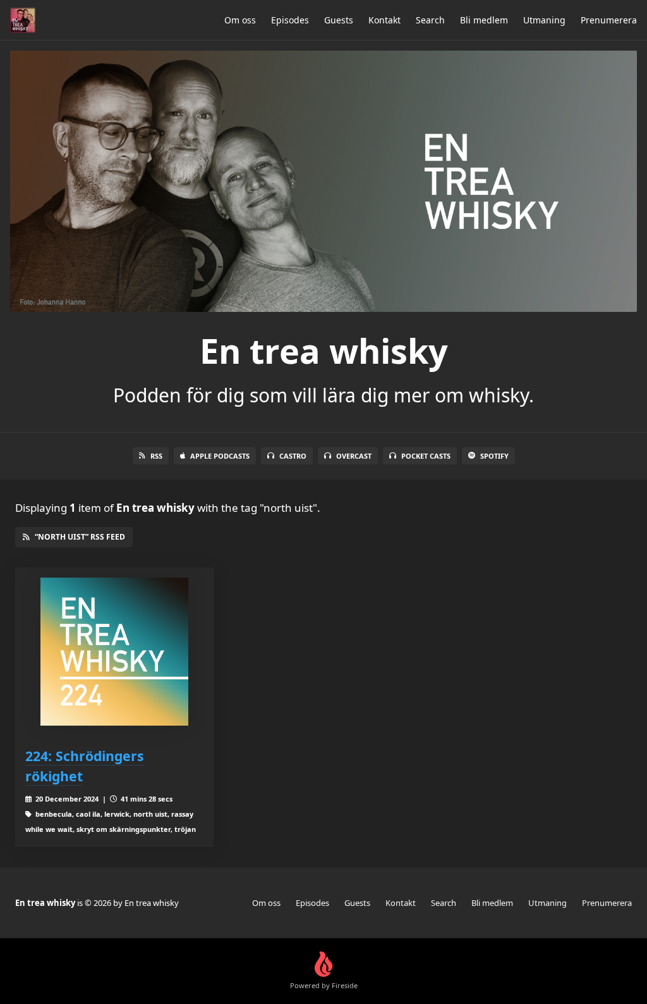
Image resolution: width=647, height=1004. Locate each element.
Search (430, 20)
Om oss (240, 20)
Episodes (290, 20)
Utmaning (544, 20)
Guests (338, 20)
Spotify (494, 456)
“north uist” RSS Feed (80, 536)
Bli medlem (484, 20)
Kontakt (384, 20)
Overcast (354, 456)
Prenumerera (609, 20)
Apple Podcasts (220, 456)
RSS (156, 456)
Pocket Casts (425, 456)
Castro (292, 456)
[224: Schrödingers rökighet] (114, 652)
